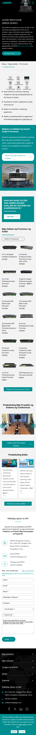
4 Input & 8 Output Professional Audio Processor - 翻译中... (26, 281)
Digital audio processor (24, 46)
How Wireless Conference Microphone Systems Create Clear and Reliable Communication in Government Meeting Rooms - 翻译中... (9, 481)
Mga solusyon (8, 661)
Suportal (5, 680)
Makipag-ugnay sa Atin (11, 687)
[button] (2, 425)
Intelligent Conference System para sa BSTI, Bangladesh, (17, 430)
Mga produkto (13, 64)
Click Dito (10, 216)
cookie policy (22, 724)
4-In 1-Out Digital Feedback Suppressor (9, 256)
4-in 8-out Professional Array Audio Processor (8, 375)
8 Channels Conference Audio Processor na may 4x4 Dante (25, 351)
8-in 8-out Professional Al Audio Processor (26, 326)
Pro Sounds (24, 64)
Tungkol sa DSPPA (10, 667)
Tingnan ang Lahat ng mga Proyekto (16, 444)
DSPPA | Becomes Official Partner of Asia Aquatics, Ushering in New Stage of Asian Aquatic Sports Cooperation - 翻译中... (26, 481)
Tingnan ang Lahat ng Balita (16, 503)
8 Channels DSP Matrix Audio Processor (7, 303)
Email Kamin (29, 571)
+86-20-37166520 (11, 699)
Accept (22, 731)
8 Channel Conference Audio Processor (8, 350)
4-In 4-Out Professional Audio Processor (8, 281)
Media (4, 674)
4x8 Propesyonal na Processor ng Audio (26, 374)
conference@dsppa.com (13, 702)
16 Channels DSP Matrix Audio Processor (25, 303)
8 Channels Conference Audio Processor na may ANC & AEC (25, 258)
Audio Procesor (9, 67)
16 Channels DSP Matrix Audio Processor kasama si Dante (9, 327)
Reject (14, 731)
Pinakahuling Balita (18, 455)
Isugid (7, 639)
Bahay (4, 64)
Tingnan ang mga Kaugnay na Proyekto (15, 157)
